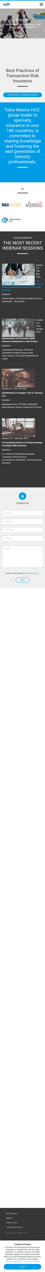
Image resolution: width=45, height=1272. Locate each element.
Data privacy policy (14, 1261)
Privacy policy (12, 1223)
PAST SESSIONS (11, 1214)
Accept (22, 1267)
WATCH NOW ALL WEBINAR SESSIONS (23, 95)
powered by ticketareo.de (17, 1233)
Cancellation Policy (14, 1227)
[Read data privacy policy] (3, 573)
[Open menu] (41, 4)
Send (22, 580)
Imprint (9, 1218)
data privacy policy (31, 573)
